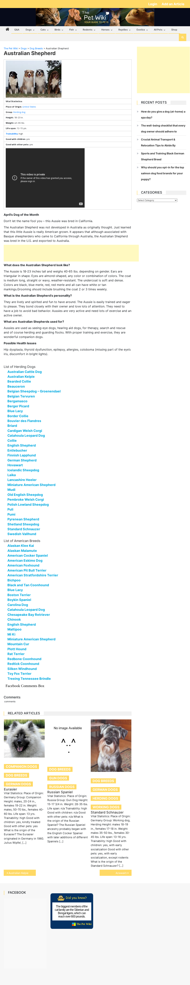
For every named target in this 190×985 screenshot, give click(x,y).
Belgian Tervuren (21, 396)
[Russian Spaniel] (67, 739)
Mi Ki (11, 634)
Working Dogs (106, 807)
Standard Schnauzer (23, 529)
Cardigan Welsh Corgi (24, 431)
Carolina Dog (17, 605)
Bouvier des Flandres (24, 421)
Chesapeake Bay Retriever (28, 615)
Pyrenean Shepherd (23, 519)
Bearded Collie (19, 381)
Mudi (11, 490)
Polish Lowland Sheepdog (28, 504)
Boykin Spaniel (19, 600)
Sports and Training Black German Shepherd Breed (162, 156)
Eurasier (10, 789)
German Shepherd (22, 460)
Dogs (29, 29)
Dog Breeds (16, 775)
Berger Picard (18, 406)
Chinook (14, 619)
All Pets (158, 29)
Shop (174, 29)
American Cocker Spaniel (27, 555)
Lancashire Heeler (22, 480)
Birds (57, 29)
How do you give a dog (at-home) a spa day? (163, 114)
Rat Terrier (15, 654)
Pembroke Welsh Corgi (25, 499)
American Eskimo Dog (24, 560)
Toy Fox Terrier (19, 674)
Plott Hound (16, 649)
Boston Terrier (19, 595)
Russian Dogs (62, 787)
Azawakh (121, 873)
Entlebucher (17, 450)
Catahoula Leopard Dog (26, 435)
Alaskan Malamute (22, 551)
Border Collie (17, 416)
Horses (105, 29)
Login (153, 4)
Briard (12, 426)
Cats (43, 29)
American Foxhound (23, 565)
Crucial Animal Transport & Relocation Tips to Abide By (158, 142)
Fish (71, 29)
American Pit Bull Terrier (26, 570)
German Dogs (18, 784)
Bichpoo (14, 580)
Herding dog (19, 112)
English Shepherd (21, 445)
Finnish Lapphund (21, 455)
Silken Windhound (22, 669)
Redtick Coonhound (23, 664)
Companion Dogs (21, 767)
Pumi (11, 514)
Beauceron (16, 386)
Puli (10, 509)
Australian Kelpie (21, 376)
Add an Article (173, 4)
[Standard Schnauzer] (111, 745)
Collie (12, 440)
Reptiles (123, 29)
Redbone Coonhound (24, 659)
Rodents (87, 29)
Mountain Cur (18, 644)
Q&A (16, 29)
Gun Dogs (58, 778)
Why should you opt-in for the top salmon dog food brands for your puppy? (162, 173)
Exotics (141, 29)
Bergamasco (17, 401)
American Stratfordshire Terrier (32, 575)
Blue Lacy (15, 411)
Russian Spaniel (60, 792)
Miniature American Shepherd (31, 485)
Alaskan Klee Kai (20, 546)
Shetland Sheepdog (23, 524)
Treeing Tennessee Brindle (29, 679)
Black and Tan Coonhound (28, 585)
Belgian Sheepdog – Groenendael (34, 391)
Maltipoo (14, 629)
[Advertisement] (71, 253)
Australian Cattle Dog (24, 372)
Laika (11, 475)
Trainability (12, 133)
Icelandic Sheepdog (23, 470)
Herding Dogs (105, 798)
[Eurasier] (24, 738)
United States (29, 106)
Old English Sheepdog (25, 495)
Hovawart (15, 465)
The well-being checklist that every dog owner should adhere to (163, 128)
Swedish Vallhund (21, 534)
